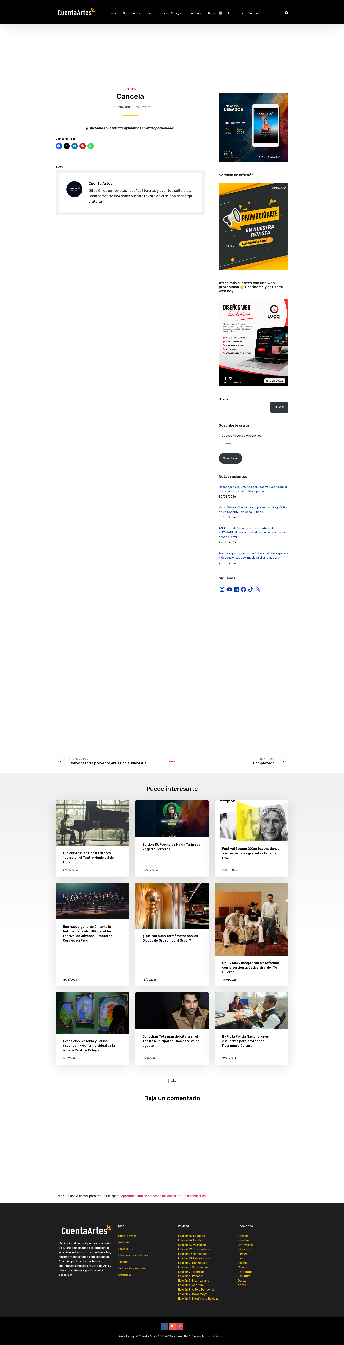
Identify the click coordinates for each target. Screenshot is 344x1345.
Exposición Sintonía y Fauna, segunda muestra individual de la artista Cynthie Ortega (89, 1045)
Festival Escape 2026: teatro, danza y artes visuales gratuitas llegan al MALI (251, 853)
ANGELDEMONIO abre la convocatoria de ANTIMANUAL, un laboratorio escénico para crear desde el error (252, 532)
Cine (241, 1258)
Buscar (223, 399)
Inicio (114, 13)
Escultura (244, 1276)
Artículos (196, 13)
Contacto (254, 13)
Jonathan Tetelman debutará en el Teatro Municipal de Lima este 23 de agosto (171, 1041)
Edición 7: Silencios (192, 1272)
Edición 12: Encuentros (194, 1249)
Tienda (123, 1262)
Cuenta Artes (131, 13)
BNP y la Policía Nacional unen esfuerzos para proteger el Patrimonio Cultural (245, 1041)
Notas (242, 1285)
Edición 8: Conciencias (193, 1267)
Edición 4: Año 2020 (191, 1285)
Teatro (242, 1263)
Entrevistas (235, 13)
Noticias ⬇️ (215, 13)
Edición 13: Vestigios (192, 1245)
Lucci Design (216, 1336)
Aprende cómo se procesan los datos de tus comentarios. (163, 1196)
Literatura (244, 1249)
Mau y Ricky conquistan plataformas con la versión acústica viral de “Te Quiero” (251, 967)
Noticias (123, 1242)
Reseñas (243, 1240)
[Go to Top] (336, 1336)
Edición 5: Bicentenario (194, 1280)
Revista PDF (126, 1249)
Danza (242, 1280)
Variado (130, 89)
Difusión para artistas (133, 1255)
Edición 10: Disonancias (194, 1258)
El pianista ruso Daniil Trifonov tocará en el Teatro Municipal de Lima (88, 857)
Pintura (243, 1254)
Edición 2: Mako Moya (193, 1294)
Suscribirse (230, 458)
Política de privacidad (132, 1268)
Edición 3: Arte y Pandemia (196, 1289)
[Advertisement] (172, 54)
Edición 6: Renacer (191, 1276)
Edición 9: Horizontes (192, 1263)
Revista (150, 13)
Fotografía (245, 1272)
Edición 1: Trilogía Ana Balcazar (199, 1298)
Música (242, 1267)
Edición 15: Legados (173, 13)
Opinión (243, 1236)
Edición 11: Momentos (192, 1254)
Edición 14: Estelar (190, 1240)
